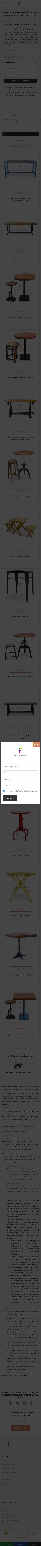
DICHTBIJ (36, 744)
